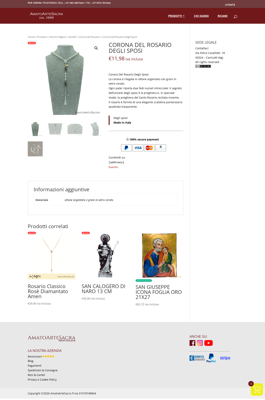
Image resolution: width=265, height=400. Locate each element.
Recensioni (35, 356)
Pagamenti (35, 365)
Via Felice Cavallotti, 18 (210, 53)
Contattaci (202, 48)
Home (31, 37)
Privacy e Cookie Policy (42, 379)
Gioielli (72, 37)
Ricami (223, 16)
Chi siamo (201, 16)
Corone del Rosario (89, 37)
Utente (230, 4)
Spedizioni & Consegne (43, 370)
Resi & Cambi (36, 375)
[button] (96, 48)
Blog (30, 361)
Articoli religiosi (57, 37)
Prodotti (175, 16)
